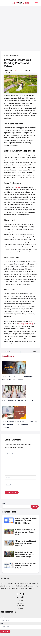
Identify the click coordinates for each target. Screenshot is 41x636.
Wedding (16, 55)
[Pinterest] (23, 594)
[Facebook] (17, 594)
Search (4, 503)
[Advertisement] (20, 27)
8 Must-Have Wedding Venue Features (18, 400)
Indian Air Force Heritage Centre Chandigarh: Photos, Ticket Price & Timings (24, 554)
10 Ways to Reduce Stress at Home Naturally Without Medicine (25, 543)
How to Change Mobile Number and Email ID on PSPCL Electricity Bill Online (26, 521)
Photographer (8, 72)
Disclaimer (20, 608)
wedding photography (25, 324)
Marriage (27, 70)
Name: (2, 617)
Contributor (20, 606)
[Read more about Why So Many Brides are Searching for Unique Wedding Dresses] (14, 367)
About (21, 601)
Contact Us (20, 603)
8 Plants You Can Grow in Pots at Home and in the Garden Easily (25, 532)
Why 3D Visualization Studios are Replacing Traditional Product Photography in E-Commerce (19, 424)
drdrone (17, 187)
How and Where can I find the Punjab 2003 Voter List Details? (25, 566)
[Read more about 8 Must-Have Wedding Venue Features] (14, 391)
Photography (8, 55)
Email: (2, 623)
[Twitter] (20, 594)
